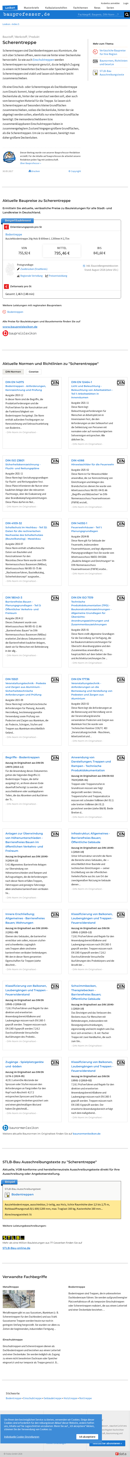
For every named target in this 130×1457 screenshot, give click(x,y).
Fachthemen (80, 7)
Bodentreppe (13, 234)
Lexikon (10, 8)
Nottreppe (85, 1398)
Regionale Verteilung (31, 275)
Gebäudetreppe (53, 1398)
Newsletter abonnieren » (107, 1443)
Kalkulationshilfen (56, 7)
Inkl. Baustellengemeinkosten (102, 265)
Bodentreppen (15, 311)
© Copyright (75, 171)
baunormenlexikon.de (87, 1133)
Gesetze (34, 371)
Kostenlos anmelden (110, 3)
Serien (110, 7)
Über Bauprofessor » (30, 163)
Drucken (35, 171)
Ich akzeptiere (87, 1436)
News (97, 7)
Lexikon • (7, 24)
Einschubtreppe (32, 1398)
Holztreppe (70, 1398)
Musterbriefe (31, 7)
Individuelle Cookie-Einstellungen (21, 1436)
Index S (15, 24)
